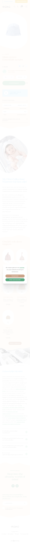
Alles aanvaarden (15, 279)
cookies (22, 267)
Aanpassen (15, 276)
